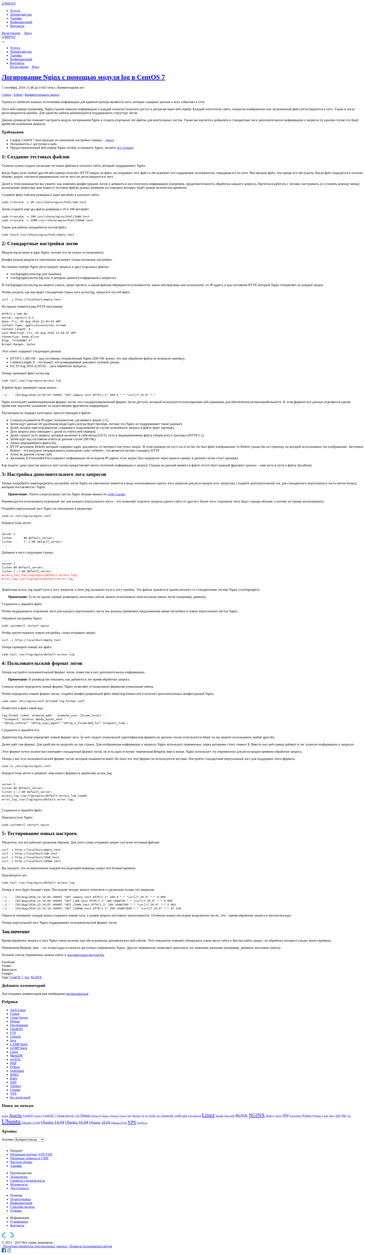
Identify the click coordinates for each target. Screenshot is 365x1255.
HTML (152, 1116)
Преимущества (21, 51)
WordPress (142, 1123)
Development (19, 1025)
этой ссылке (116, 494)
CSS (77, 1115)
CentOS (28, 1115)
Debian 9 (114, 1116)
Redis (326, 1116)
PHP (13, 1063)
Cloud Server (19, 1017)
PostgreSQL (295, 1116)
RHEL (14, 1074)
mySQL (15, 1059)
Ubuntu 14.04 (52, 1122)
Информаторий (21, 59)
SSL (343, 1115)
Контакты (17, 63)
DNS (129, 1116)
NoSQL (278, 1116)
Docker (136, 1115)
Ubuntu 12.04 (31, 1122)
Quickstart (17, 1071)
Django (123, 1116)
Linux (14, 1052)
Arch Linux (18, 1010)
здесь (109, 140)
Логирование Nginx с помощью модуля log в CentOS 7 (83, 77)
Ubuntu (15, 1090)
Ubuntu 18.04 (99, 1122)
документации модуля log (85, 955)
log (27, 977)
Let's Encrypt (194, 1115)
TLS (349, 1116)
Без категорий (20, 1097)
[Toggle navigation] (3, 41)
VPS (13, 1093)
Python (15, 1067)
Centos (6, 94)
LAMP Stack (19, 1044)
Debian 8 (106, 1116)
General (15, 1036)
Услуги (15, 48)
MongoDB (229, 1116)
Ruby (14, 1078)
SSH (13, 1082)
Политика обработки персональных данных (35, 1246)
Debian (15, 1021)
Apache (15, 1115)
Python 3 (317, 1115)
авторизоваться (77, 994)
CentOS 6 (38, 1116)
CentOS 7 (16, 977)
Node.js (270, 1115)
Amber (17, 94)
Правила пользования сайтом (90, 1246)
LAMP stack (180, 1115)
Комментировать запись (42, 94)
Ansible (5, 1116)
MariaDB (16, 1055)
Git (142, 1116)
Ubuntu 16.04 (76, 1122)
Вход (28, 33)
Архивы (8, 1139)
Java (13, 1040)
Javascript (167, 1115)
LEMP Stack (18, 1048)
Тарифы (16, 55)
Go (146, 1116)
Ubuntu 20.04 (119, 1122)
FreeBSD (16, 1029)
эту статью (124, 147)
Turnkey (15, 1086)
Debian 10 (96, 1116)
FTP (13, 1033)
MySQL (242, 1115)
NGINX (36, 977)
